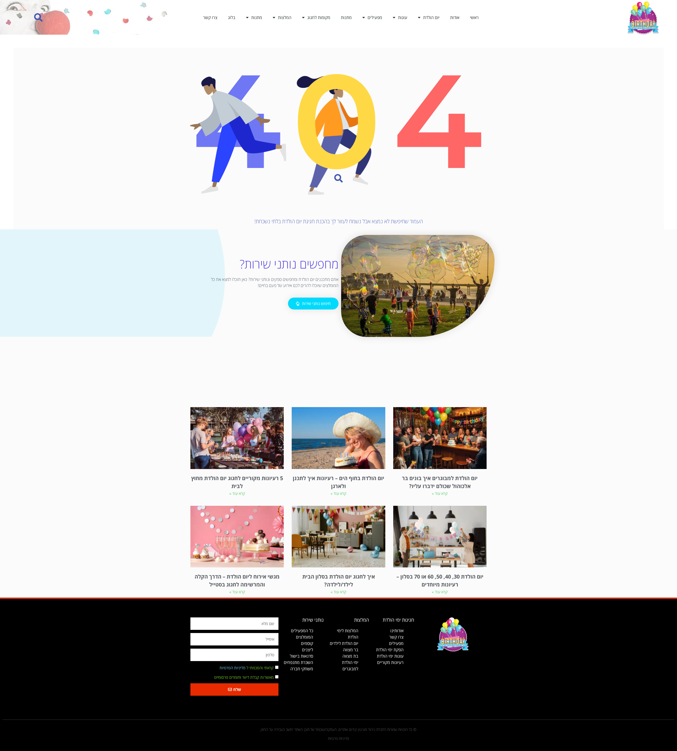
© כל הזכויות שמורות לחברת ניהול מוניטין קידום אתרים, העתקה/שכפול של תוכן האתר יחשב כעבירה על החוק (338, 729)
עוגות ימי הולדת (390, 656)
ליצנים (307, 650)
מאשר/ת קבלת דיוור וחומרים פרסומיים (244, 677)
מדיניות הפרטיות (232, 667)
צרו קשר (210, 17)
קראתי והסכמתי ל (246, 667)
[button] (38, 17)
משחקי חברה (301, 669)
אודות (454, 17)
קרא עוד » (440, 493)
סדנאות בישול (301, 656)
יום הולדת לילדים (344, 643)
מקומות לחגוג (318, 17)
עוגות (402, 17)
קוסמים (307, 643)
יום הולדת (431, 17)
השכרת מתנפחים (298, 662)
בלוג (231, 17)
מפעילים (375, 17)
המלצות (284, 17)
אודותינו (397, 631)
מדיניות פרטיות (338, 738)
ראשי (474, 17)
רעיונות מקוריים (390, 662)
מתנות (346, 17)
